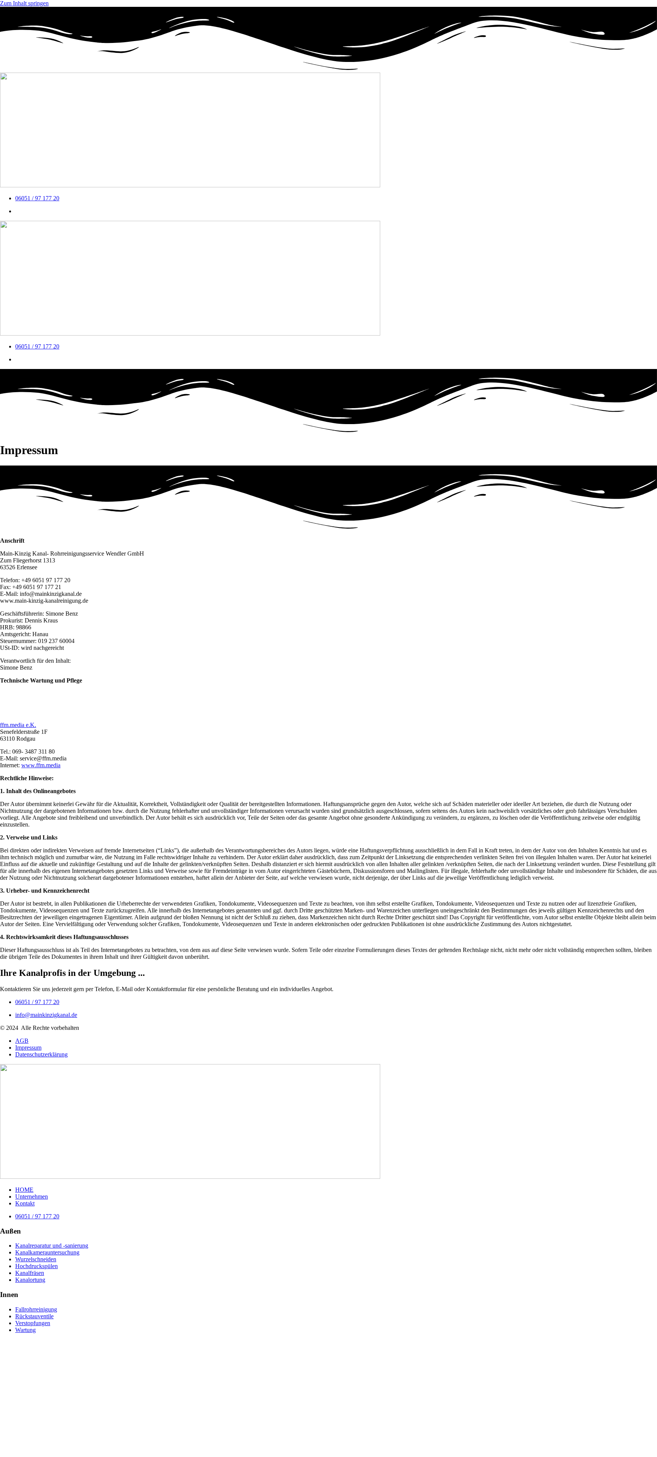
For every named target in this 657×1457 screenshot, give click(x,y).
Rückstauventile (34, 1316)
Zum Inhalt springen (24, 3)
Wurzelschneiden (35, 1259)
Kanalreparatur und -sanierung (51, 1245)
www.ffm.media (40, 765)
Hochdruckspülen (36, 1266)
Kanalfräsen (29, 1273)
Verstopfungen (32, 1323)
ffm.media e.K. (18, 725)
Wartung (25, 1330)
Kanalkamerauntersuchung (47, 1252)
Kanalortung (30, 1279)
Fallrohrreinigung (36, 1309)
